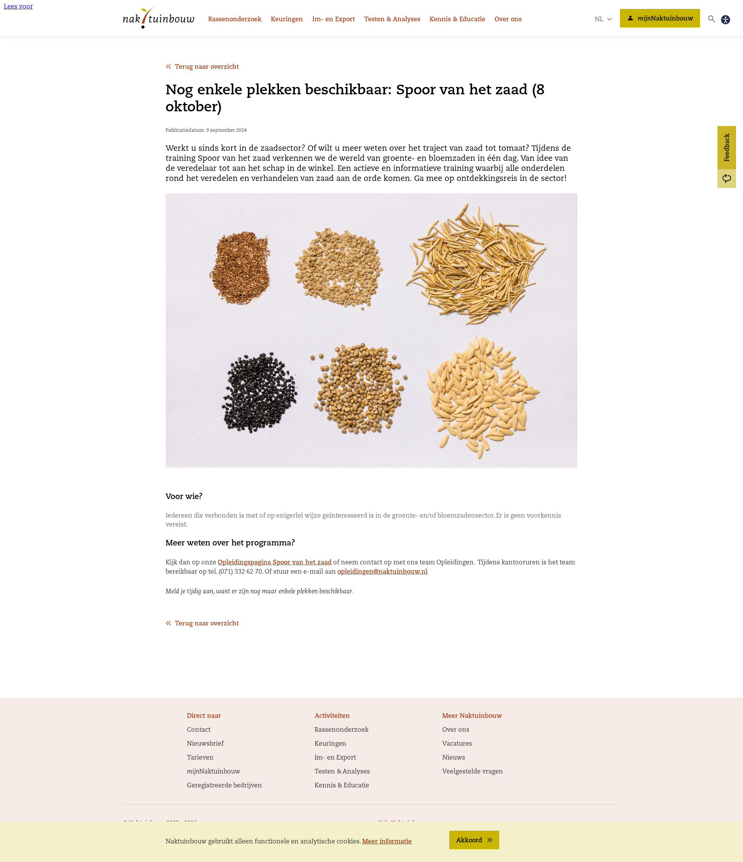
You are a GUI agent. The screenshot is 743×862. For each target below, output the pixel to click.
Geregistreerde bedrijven (224, 786)
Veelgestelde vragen (472, 772)
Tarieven (200, 758)
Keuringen (287, 20)
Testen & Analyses (392, 20)
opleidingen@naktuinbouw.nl (382, 572)
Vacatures (457, 744)
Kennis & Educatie (457, 20)
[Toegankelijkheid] (726, 20)
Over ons (508, 20)
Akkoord (469, 841)
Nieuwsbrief (205, 744)
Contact (199, 730)
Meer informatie (387, 842)
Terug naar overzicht (207, 67)
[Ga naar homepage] (158, 18)
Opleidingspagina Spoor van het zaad (275, 563)
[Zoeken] (712, 19)
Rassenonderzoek (235, 20)
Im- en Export (333, 20)
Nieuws (453, 758)
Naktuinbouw (665, 19)
